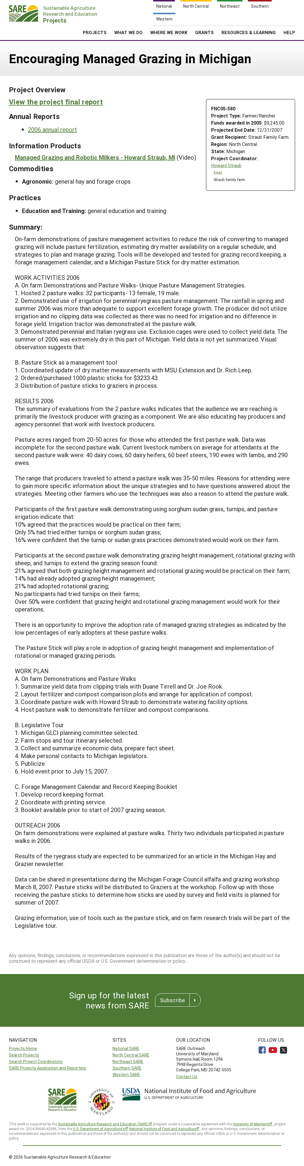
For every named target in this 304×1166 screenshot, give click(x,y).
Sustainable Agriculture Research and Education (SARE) (103, 1123)
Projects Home (23, 1048)
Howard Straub (226, 165)
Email (218, 172)
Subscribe (172, 1000)
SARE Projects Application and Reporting (47, 1068)
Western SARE (126, 1074)
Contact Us (186, 1076)
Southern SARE (127, 1068)
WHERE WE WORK (168, 32)
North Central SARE (131, 1055)
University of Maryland (251, 1123)
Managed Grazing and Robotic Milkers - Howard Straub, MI (95, 157)
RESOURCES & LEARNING (248, 32)
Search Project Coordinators (36, 1061)
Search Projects (24, 1055)
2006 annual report (52, 129)
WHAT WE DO (128, 32)
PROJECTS (95, 32)
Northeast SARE (128, 1061)
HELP (289, 32)
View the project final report (56, 102)
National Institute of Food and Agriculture (162, 1128)
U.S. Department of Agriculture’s (99, 1128)
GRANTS (204, 32)
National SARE (126, 1048)
